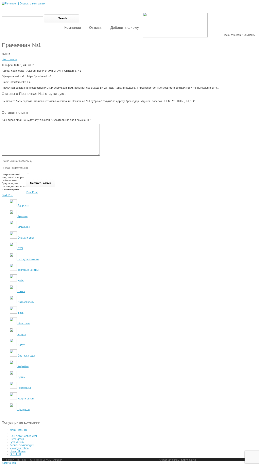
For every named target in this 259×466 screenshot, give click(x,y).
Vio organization (19, 448)
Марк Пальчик (18, 429)
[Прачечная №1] (175, 36)
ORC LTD (15, 454)
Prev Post (32, 192)
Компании (72, 27)
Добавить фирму (124, 27)
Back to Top (9, 462)
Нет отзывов (9, 59)
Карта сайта (188, 459)
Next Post (7, 195)
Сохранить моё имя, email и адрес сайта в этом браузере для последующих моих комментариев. (14, 182)
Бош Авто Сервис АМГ (24, 435)
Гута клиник (17, 442)
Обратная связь (169, 459)
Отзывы (95, 27)
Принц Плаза (17, 451)
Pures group (17, 439)
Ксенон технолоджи (22, 445)
